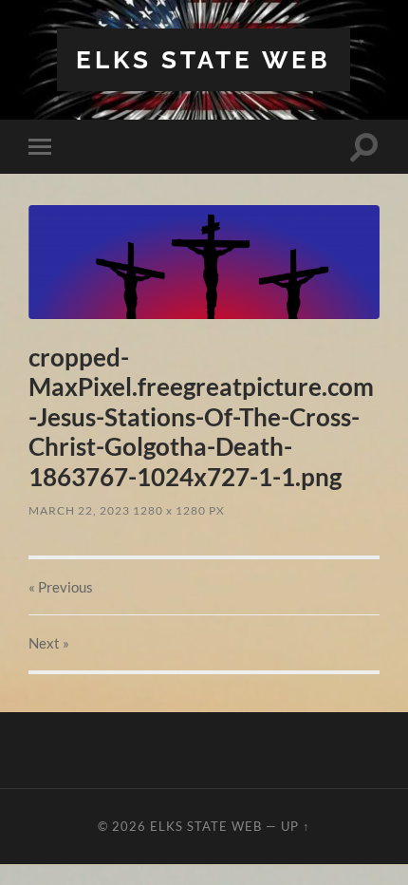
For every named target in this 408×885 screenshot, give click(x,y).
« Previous (60, 586)
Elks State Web (203, 59)
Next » (48, 642)
